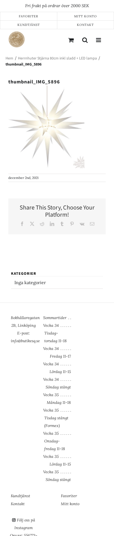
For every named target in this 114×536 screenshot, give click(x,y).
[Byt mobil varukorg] (71, 40)
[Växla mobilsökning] (85, 40)
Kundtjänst (28, 25)
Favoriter (28, 16)
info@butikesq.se (25, 340)
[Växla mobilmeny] (99, 40)
